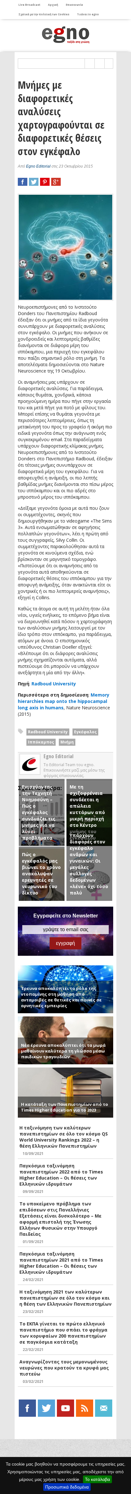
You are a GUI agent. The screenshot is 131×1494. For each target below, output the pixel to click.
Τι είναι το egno (88, 14)
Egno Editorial (38, 166)
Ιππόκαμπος (41, 742)
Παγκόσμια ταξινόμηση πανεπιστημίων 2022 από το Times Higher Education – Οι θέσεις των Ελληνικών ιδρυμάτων (61, 1175)
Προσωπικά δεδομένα (67, 1487)
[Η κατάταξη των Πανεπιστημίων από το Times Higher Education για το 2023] (65, 1070)
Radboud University (53, 684)
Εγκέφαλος (85, 732)
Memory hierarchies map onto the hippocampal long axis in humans (63, 701)
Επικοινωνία (74, 4)
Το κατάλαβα (97, 1479)
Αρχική (53, 4)
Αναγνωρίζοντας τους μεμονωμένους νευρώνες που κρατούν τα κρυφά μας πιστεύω (64, 1368)
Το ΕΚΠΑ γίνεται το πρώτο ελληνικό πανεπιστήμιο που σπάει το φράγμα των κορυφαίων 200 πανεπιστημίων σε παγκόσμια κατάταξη (63, 1333)
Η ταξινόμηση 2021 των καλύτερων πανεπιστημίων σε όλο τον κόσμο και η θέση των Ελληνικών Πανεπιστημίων (65, 1298)
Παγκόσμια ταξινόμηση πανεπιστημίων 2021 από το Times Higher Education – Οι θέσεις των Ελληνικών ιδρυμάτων (61, 1263)
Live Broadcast (29, 4)
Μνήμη (67, 742)
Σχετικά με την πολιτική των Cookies (43, 14)
